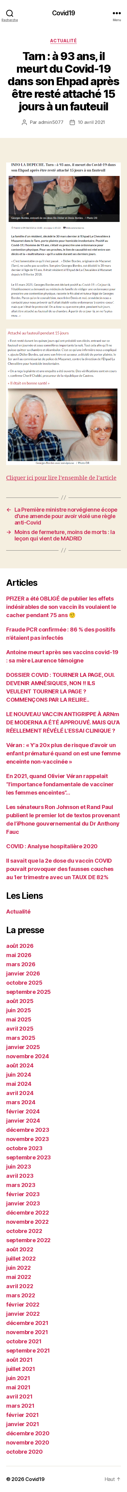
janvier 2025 (23, 1047)
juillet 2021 (20, 1369)
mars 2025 (20, 1038)
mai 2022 (18, 1277)
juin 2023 (18, 1166)
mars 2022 (20, 1295)
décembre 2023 (27, 1130)
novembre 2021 (27, 1332)
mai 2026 (18, 955)
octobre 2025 (24, 982)
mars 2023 (20, 1185)
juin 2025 (18, 1010)
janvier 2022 (23, 1314)
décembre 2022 (27, 1212)
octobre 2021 (24, 1341)
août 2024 (20, 1065)
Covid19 (63, 13)
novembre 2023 (27, 1139)
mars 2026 (20, 964)
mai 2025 (18, 1019)
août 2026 (20, 946)
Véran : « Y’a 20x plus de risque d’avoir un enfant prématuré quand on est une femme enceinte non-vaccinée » (63, 753)
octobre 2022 (24, 1231)
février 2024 (23, 1111)
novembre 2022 (27, 1222)
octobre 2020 (24, 1451)
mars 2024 (20, 1102)
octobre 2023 (24, 1148)
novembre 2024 (27, 1056)
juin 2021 (18, 1378)
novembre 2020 (27, 1442)
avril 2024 (19, 1093)
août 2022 (19, 1249)
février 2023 (23, 1194)
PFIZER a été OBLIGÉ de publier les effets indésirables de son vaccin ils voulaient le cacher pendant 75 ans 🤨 (61, 606)
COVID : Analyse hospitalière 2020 (52, 846)
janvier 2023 (23, 1203)
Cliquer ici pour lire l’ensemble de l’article (61, 478)
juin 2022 (18, 1268)
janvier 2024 (23, 1120)
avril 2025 (19, 1028)
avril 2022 (19, 1286)
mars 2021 (20, 1405)
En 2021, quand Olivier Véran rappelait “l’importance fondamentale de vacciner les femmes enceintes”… (60, 784)
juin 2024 (18, 1074)
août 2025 (20, 1001)
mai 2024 (18, 1084)
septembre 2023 (28, 1157)
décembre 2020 (28, 1433)
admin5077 (50, 122)
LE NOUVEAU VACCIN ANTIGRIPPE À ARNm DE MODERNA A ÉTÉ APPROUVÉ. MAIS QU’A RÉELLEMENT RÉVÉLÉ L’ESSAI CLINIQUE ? (63, 722)
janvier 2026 (23, 973)
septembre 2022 (28, 1240)
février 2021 (22, 1415)
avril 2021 (19, 1396)
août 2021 (19, 1360)
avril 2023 (19, 1176)
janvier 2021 (22, 1424)
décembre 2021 (27, 1323)
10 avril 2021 (91, 122)
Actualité (63, 40)
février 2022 (22, 1304)
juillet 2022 (21, 1258)
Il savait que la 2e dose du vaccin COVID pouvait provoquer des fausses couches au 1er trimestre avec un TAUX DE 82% (59, 868)
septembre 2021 (28, 1350)
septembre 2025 (28, 992)
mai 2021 (18, 1387)
